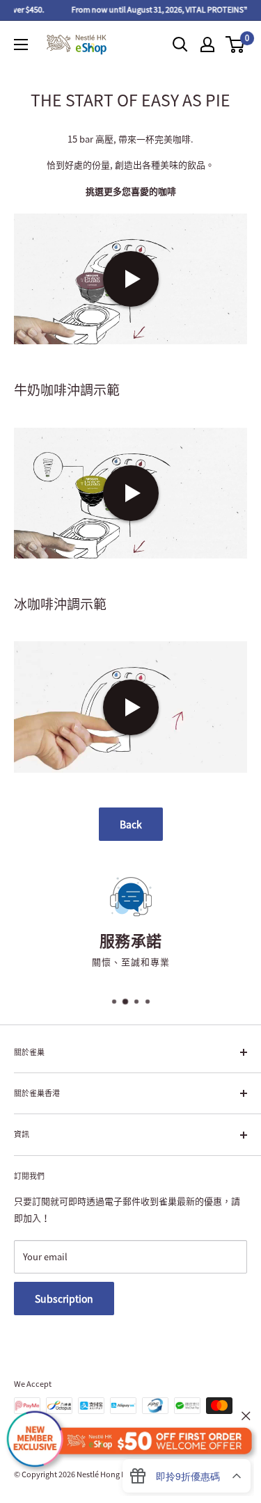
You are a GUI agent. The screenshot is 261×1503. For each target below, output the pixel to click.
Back (131, 824)
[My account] (207, 44)
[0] (235, 44)
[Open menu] (21, 44)
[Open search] (180, 44)
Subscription (64, 1298)
